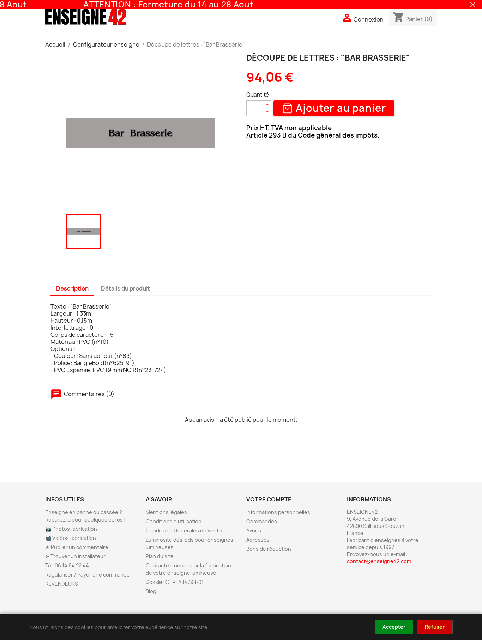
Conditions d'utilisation (173, 521)
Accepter (393, 626)
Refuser (435, 626)
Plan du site (160, 556)
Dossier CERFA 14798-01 (175, 582)
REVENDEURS (61, 583)
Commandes (261, 521)
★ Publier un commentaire (76, 547)
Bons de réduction (268, 548)
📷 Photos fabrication (71, 528)
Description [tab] (72, 288)
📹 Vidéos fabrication (70, 538)
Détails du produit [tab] (125, 288)
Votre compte (268, 499)
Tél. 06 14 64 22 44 (67, 565)
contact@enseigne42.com (379, 561)
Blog (151, 591)
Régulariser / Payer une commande (87, 574)
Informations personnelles (278, 512)
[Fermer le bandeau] (473, 4)
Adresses (258, 539)
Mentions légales (166, 512)
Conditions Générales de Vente (184, 530)
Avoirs (253, 530)
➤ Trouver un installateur (75, 556)
